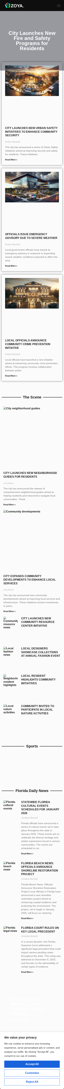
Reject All (32, 1081)
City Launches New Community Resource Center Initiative (38, 622)
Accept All (32, 1064)
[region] (32, 1060)
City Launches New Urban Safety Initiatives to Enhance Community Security (31, 132)
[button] (59, 5)
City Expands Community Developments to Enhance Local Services (29, 580)
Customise (32, 1072)
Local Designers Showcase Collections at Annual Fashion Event (40, 652)
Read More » (11, 160)
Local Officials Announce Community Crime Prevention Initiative (27, 344)
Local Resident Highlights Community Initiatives (38, 679)
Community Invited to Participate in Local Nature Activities (37, 710)
